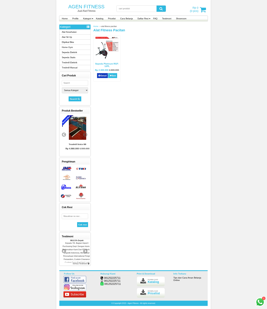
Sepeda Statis (68, 57)
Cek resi (82, 224)
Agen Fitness (86, 6)
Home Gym (67, 47)
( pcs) (194, 9)
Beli (114, 75)
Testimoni (166, 18)
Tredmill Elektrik (69, 62)
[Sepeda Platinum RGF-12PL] (107, 59)
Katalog (99, 18)
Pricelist (112, 18)
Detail (104, 75)
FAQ (155, 18)
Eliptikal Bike (68, 42)
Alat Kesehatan (69, 32)
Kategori (87, 18)
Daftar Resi (143, 18)
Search (74, 99)
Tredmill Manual (69, 67)
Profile (75, 18)
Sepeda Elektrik (69, 52)
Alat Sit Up (67, 37)
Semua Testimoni (80, 264)
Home (65, 18)
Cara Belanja (126, 18)
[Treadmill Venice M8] (75, 128)
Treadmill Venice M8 (75, 144)
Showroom (181, 18)
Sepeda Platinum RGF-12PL (107, 64)
